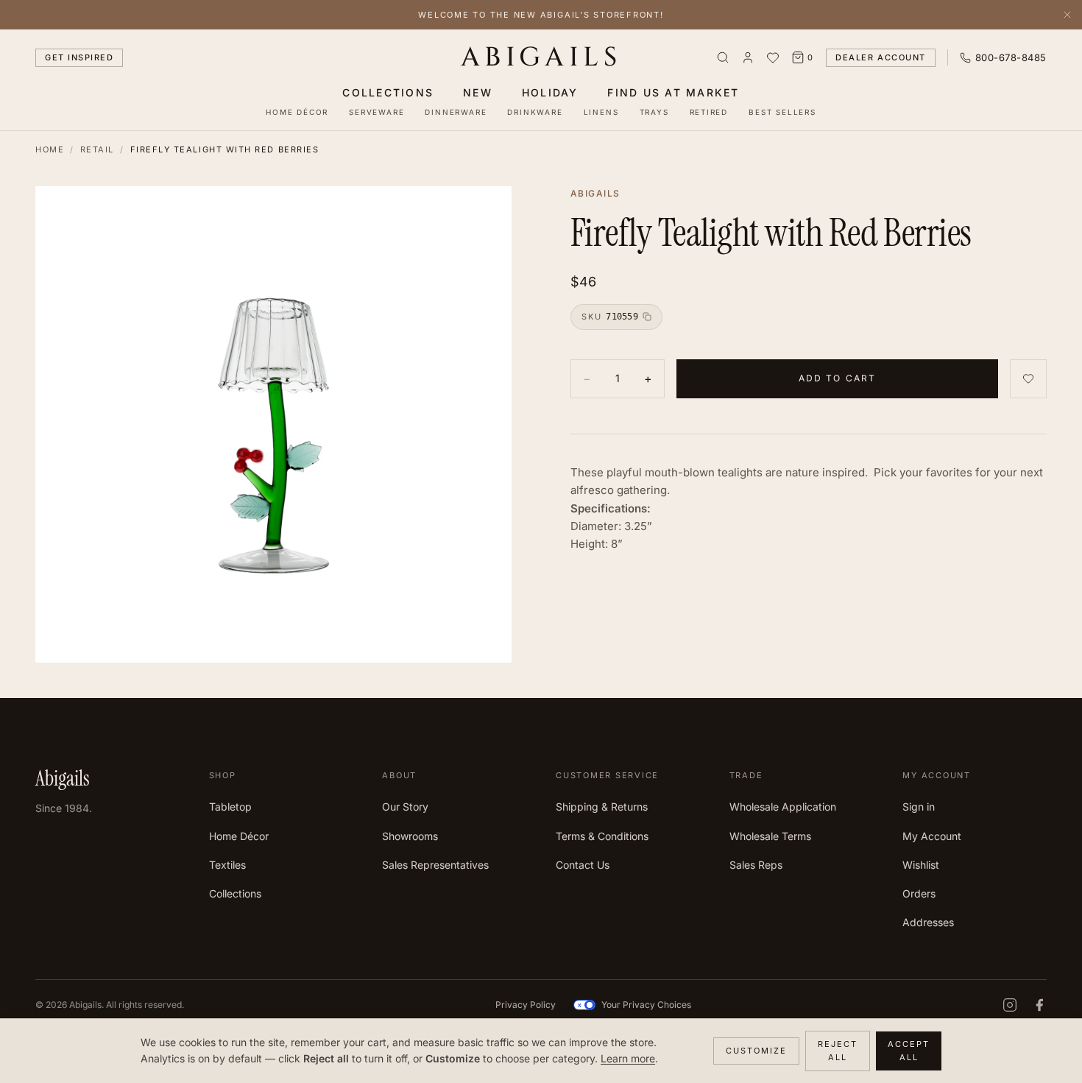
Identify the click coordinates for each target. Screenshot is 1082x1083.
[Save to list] (1028, 378)
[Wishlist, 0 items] (772, 57)
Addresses (928, 922)
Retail (97, 149)
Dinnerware (456, 111)
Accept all (909, 1051)
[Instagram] (1010, 1005)
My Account (931, 836)
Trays (654, 111)
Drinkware (534, 111)
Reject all (838, 1051)
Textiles (227, 864)
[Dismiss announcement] (1067, 15)
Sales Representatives (435, 864)
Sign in (918, 806)
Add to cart (838, 378)
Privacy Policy (525, 1004)
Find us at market (673, 92)
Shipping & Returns (602, 806)
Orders (919, 893)
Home (49, 149)
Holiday (550, 92)
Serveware (376, 111)
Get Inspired (79, 57)
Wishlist (920, 864)
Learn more (628, 1058)
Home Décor (297, 111)
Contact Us (582, 864)
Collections (388, 92)
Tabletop (230, 806)
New (477, 92)
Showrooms (410, 836)
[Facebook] (1039, 1005)
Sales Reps (755, 864)
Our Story (405, 806)
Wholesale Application (782, 806)
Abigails (541, 57)
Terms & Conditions (602, 836)
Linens (601, 111)
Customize (756, 1050)
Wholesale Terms (770, 836)
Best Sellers (782, 111)
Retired (709, 111)
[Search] (722, 57)
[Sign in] (747, 57)
